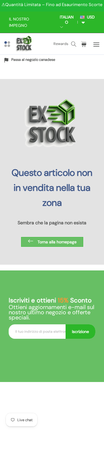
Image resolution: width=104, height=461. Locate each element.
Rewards (60, 43)
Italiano (67, 19)
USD (90, 17)
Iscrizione (80, 331)
